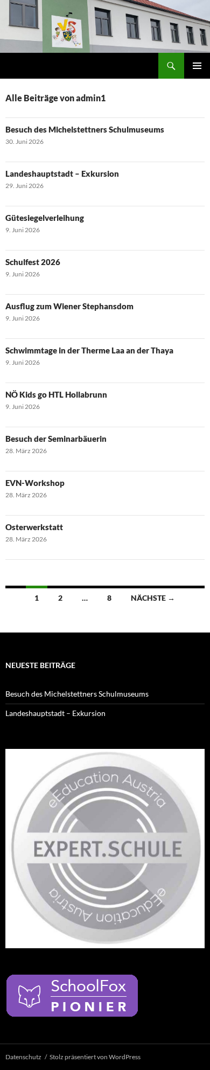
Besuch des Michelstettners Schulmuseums (84, 129)
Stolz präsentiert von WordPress (95, 1057)
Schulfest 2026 (32, 262)
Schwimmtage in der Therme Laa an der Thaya (89, 350)
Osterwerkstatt (34, 527)
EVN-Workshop (35, 483)
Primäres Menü (197, 66)
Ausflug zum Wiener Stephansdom (69, 306)
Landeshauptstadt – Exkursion (62, 173)
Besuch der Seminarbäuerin (56, 438)
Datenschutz (23, 1057)
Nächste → (153, 597)
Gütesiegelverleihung (44, 218)
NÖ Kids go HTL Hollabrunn (56, 394)
